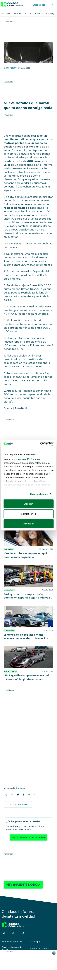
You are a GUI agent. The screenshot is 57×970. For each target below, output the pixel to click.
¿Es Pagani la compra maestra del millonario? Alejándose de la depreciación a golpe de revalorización (28, 650)
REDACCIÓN (10, 68)
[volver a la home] (13, 924)
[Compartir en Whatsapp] (34, 794)
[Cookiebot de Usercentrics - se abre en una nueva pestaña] (41, 444)
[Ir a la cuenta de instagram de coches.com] (13, 933)
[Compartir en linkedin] (29, 794)
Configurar (27, 513)
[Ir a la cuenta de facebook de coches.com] (23, 933)
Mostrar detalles (39, 494)
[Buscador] (52, 5)
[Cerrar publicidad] (54, 953)
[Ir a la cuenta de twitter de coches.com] (4, 933)
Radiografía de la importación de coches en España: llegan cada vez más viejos (28, 568)
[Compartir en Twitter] (17, 794)
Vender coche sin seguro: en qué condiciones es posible (22, 527)
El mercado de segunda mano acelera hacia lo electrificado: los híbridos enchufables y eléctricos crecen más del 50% (28, 610)
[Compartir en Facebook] (23, 794)
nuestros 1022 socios (28, 459)
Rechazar (28, 523)
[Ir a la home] (12, 4)
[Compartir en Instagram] (11, 794)
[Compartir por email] (6, 794)
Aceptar (28, 503)
